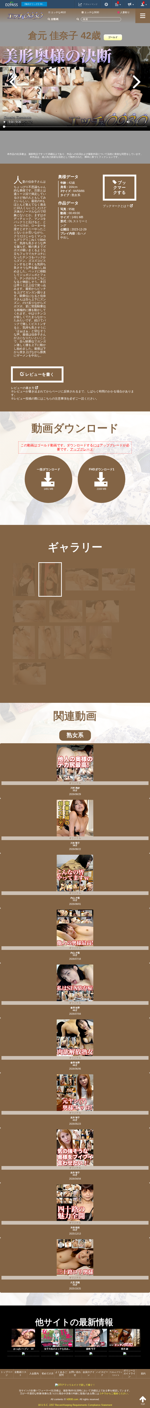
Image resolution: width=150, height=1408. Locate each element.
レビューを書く (39, 374)
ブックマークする (119, 187)
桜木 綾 (124, 1349)
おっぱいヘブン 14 (23, 1349)
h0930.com (72, 1399)
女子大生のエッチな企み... (57, 1349)
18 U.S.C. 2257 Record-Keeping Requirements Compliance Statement (75, 1405)
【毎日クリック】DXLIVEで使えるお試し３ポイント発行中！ (35, 4)
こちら (47, 398)
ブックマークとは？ (116, 206)
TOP (143, 1404)
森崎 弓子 (90, 1349)
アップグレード (81, 449)
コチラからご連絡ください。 (114, 1393)
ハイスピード (102, 1373)
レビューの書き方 (23, 387)
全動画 (54, 19)
